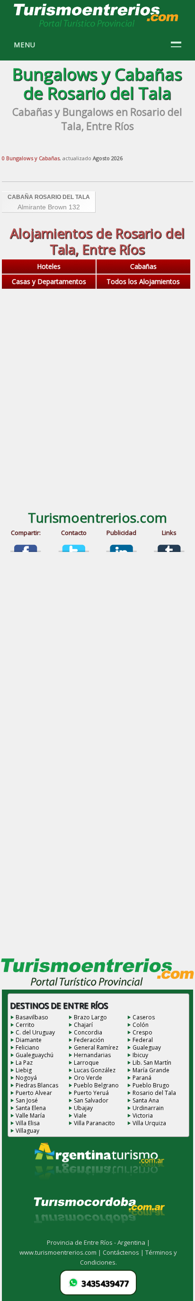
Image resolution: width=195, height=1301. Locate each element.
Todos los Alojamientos (143, 281)
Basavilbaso (32, 1017)
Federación (89, 1040)
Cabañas (143, 266)
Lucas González (94, 1070)
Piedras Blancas (37, 1085)
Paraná (142, 1078)
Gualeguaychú (34, 1055)
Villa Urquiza (149, 1123)
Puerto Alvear (34, 1093)
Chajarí (83, 1025)
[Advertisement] (97, 397)
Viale (80, 1115)
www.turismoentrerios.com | (61, 1252)
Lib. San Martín (152, 1063)
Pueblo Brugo (151, 1085)
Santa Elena (31, 1108)
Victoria (143, 1115)
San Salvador (91, 1100)
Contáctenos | (124, 1252)
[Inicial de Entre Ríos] (96, 26)
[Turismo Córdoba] (98, 1235)
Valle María (30, 1115)
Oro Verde (88, 1078)
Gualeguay (147, 1047)
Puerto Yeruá (91, 1093)
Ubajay (83, 1108)
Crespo (142, 1032)
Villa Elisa (28, 1123)
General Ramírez (96, 1047)
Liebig (24, 1070)
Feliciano (27, 1047)
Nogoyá (26, 1078)
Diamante (29, 1040)
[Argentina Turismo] (98, 1187)
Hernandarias (92, 1055)
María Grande (151, 1070)
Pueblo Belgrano (96, 1085)
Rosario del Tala (154, 1093)
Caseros (144, 1017)
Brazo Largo (90, 1017)
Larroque (86, 1063)
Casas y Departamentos (49, 281)
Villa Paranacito (94, 1123)
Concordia (88, 1032)
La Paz (24, 1063)
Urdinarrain (148, 1108)
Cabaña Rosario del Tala (49, 197)
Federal (143, 1040)
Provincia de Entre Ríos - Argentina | (98, 1242)
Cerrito (25, 1025)
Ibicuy (140, 1055)
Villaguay (27, 1131)
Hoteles (49, 266)
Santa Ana (146, 1100)
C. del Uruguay (35, 1032)
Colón (141, 1025)
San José (27, 1100)
